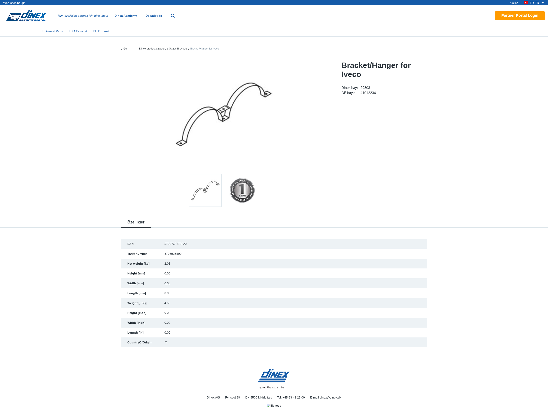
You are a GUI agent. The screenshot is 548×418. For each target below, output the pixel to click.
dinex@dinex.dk (330, 397)
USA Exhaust (78, 31)
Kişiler (514, 2)
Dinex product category (152, 48)
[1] (242, 190)
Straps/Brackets (178, 48)
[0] (223, 114)
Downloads (154, 15)
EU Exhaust (101, 31)
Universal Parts (52, 31)
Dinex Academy (126, 15)
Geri (126, 48)
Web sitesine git (14, 2)
